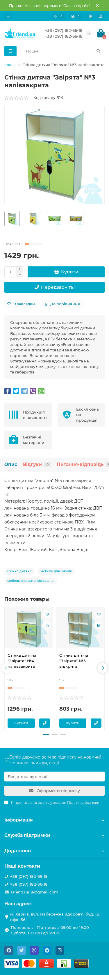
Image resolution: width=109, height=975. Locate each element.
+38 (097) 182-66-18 (64, 30)
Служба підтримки (27, 835)
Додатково (17, 850)
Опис (10, 464)
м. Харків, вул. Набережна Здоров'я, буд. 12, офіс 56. (55, 917)
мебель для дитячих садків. (30, 581)
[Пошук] (98, 51)
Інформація (18, 820)
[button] (46, 734)
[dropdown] (8, 16)
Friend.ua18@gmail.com (34, 892)
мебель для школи (56, 571)
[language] (90, 16)
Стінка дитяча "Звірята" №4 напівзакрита (22, 661)
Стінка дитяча (19, 571)
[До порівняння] (47, 625)
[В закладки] (47, 614)
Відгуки (36, 464)
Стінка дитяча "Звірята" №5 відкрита (73, 661)
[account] (101, 16)
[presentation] (6, 668)
